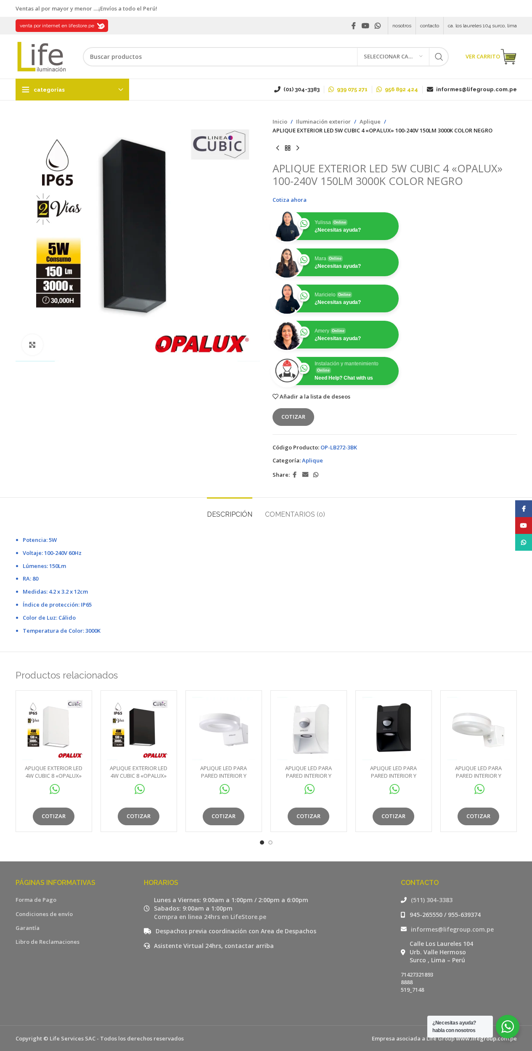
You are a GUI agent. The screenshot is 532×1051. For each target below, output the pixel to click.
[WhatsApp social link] (377, 25)
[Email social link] (305, 475)
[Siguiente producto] (298, 148)
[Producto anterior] (278, 148)
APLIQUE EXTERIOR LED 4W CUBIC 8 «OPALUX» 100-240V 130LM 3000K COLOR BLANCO (53, 779)
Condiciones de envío (44, 914)
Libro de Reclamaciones (47, 941)
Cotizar (293, 416)
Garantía (28, 928)
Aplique (370, 121)
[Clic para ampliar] (32, 344)
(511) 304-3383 (432, 900)
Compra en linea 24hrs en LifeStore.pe (210, 917)
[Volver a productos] (288, 148)
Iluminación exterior (323, 121)
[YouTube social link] (365, 25)
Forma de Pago (36, 899)
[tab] (229, 510)
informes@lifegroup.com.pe (452, 929)
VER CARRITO (483, 56)
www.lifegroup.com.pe (486, 1038)
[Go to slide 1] (262, 842)
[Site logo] (41, 56)
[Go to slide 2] (270, 842)
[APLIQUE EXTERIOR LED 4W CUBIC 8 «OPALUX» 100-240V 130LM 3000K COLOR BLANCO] (53, 728)
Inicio (280, 121)
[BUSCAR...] (439, 56)
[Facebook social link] (354, 25)
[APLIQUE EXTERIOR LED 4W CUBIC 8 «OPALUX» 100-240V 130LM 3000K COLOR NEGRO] (138, 728)
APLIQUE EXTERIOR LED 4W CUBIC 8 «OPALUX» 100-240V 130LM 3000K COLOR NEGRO (138, 779)
